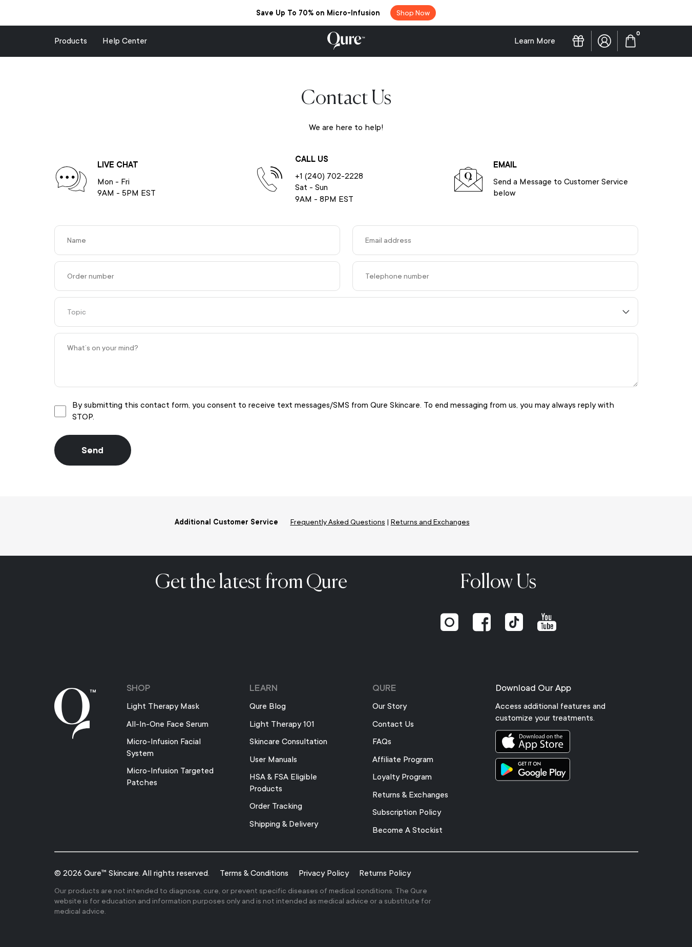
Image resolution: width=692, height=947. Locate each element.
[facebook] (482, 622)
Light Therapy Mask (163, 706)
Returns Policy (385, 873)
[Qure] (346, 41)
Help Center (124, 41)
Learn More (534, 41)
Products (70, 41)
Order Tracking (275, 806)
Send (92, 450)
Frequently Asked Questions (337, 522)
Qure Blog (267, 706)
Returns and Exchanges (430, 522)
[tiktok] (514, 622)
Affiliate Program (402, 759)
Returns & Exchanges (410, 794)
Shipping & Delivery (283, 824)
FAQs (381, 741)
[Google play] (566, 769)
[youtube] (546, 622)
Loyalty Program (402, 777)
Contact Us (393, 724)
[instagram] (449, 622)
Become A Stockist (407, 830)
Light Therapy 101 (281, 724)
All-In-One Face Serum (167, 724)
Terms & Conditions (254, 873)
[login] (604, 41)
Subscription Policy (406, 812)
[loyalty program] (578, 41)
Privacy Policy (324, 873)
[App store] (566, 741)
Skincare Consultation (288, 741)
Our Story (389, 706)
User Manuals (273, 759)
